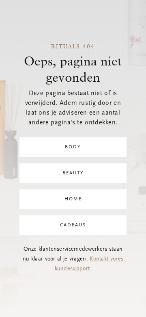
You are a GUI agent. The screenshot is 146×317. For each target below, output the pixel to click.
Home (73, 199)
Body (73, 147)
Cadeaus (73, 225)
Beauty (73, 173)
